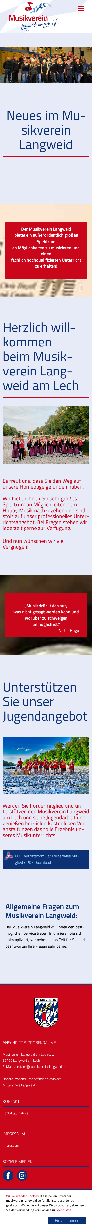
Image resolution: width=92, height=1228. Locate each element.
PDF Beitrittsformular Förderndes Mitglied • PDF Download (47, 859)
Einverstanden (67, 1220)
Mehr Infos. (64, 1209)
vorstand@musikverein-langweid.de (40, 1066)
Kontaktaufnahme (15, 1113)
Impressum (11, 1145)
